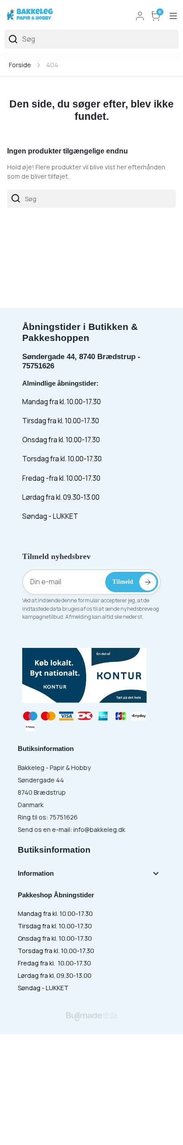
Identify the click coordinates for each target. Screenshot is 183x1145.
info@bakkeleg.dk (99, 829)
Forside (20, 65)
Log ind (140, 16)
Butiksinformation (54, 849)
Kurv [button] (160, 12)
